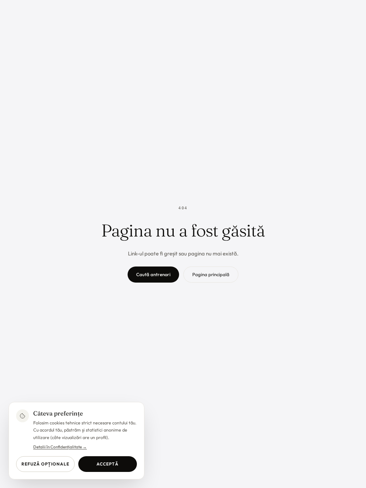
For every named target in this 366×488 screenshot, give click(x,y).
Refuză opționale (45, 464)
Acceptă (108, 464)
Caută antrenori (153, 274)
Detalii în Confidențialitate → (60, 446)
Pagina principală (210, 274)
